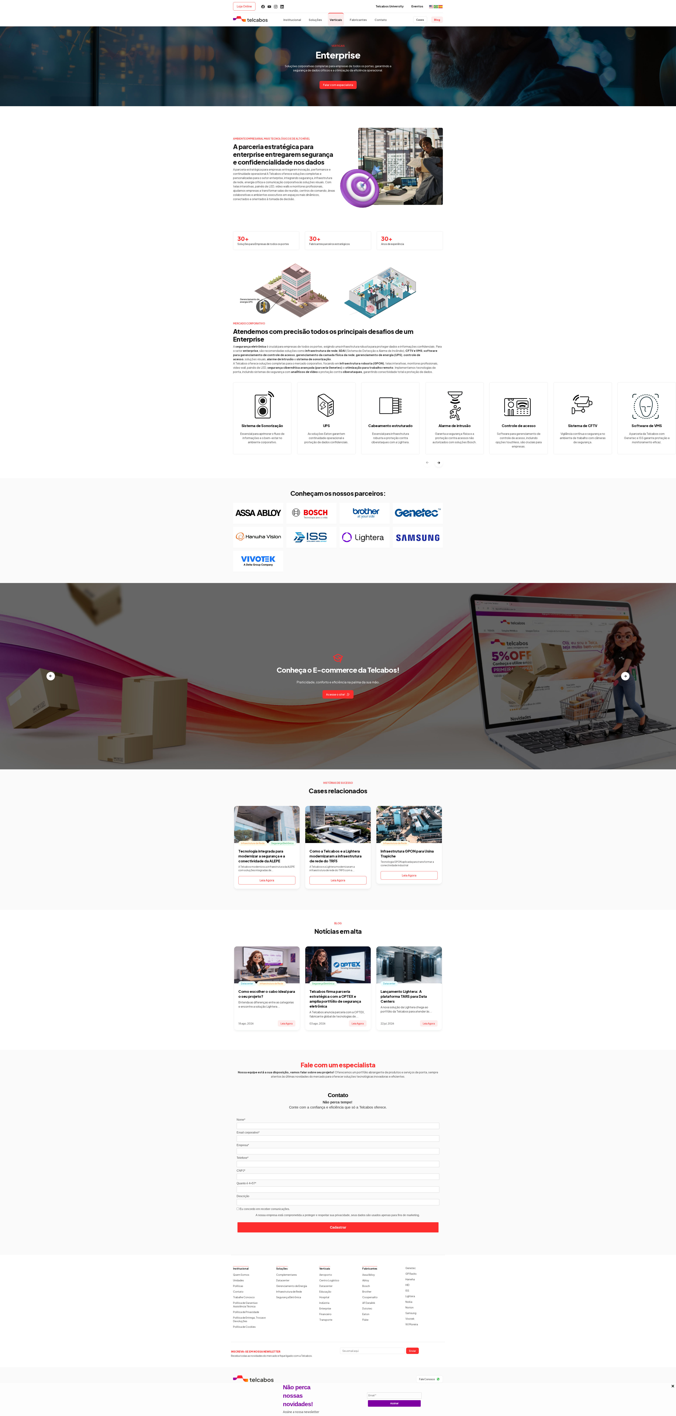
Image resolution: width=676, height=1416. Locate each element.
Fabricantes (358, 20)
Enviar (412, 1350)
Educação (325, 1291)
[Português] (436, 6)
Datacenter (282, 1280)
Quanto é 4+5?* (246, 1183)
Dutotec (367, 1308)
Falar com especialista (338, 85)
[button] (438, 463)
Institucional (292, 20)
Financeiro (325, 1314)
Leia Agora (267, 880)
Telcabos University (390, 6)
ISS (407, 1290)
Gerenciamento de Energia (291, 1285)
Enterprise (325, 1308)
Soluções (315, 20)
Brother (366, 1291)
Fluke (365, 1319)
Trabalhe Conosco (244, 1297)
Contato (381, 20)
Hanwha (410, 1279)
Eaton (365, 1314)
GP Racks (411, 1273)
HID (407, 1284)
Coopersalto (370, 1297)
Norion (409, 1307)
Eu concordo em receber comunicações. (264, 1208)
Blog (437, 19)
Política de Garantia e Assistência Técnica (245, 1304)
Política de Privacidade (246, 1312)
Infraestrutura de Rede (289, 1291)
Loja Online (244, 6)
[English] (431, 6)
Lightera (410, 1296)
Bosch (366, 1285)
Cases (420, 19)
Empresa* (243, 1145)
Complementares (286, 1274)
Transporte (325, 1319)
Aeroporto (325, 1274)
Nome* (241, 1119)
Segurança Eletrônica (288, 1297)
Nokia (408, 1301)
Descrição (243, 1196)
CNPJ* (241, 1170)
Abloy (365, 1280)
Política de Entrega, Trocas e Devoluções (249, 1319)
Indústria (324, 1302)
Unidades (238, 1280)
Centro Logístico (329, 1280)
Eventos (417, 6)
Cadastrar (338, 1227)
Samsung (410, 1313)
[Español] (440, 6)
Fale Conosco (427, 1379)
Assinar (394, 1403)
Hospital (324, 1297)
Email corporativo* (248, 1132)
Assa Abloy (368, 1274)
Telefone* (242, 1157)
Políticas (238, 1285)
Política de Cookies (244, 1326)
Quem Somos (241, 1274)
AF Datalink (368, 1302)
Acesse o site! (335, 694)
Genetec (410, 1268)
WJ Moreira (411, 1324)
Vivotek (409, 1318)
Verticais (336, 20)
